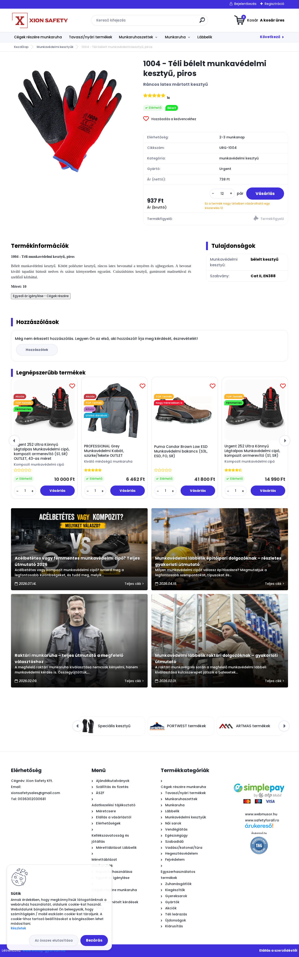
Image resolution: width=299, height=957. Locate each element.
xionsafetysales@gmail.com (35, 793)
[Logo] (39, 20)
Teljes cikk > (134, 583)
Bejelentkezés (245, 3)
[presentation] (14, 440)
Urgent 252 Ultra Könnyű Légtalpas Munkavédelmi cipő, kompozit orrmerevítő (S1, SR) (252, 451)
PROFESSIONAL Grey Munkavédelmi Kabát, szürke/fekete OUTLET (104, 451)
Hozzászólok (37, 349)
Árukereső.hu (259, 833)
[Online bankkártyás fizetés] (259, 779)
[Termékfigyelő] (251, 219)
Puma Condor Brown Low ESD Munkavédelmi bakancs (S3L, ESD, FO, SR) (181, 451)
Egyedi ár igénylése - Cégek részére (41, 296)
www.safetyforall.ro (262, 820)
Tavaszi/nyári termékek (90, 37)
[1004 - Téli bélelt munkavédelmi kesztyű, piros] (69, 117)
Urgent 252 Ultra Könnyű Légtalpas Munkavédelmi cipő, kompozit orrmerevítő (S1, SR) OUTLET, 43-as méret (41, 451)
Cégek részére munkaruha (38, 37)
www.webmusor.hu (261, 814)
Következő (270, 36)
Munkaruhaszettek (136, 37)
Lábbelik (204, 37)
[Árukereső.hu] (259, 827)
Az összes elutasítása (54, 940)
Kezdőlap (21, 47)
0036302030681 (32, 799)
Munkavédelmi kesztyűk (55, 47)
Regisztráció (274, 3)
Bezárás (94, 940)
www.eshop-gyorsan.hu (43, 950)
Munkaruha (175, 37)
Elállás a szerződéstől (278, 950)
